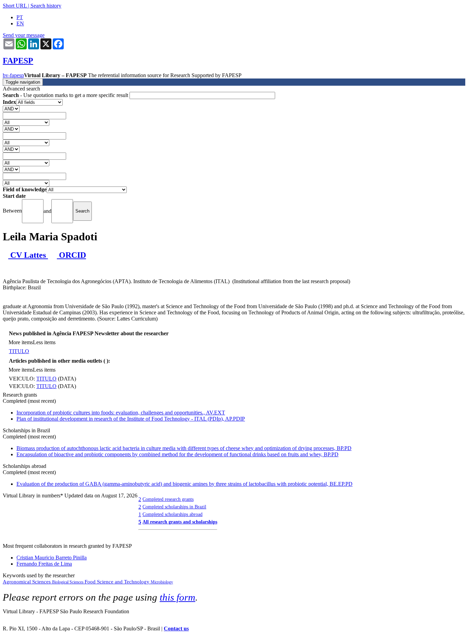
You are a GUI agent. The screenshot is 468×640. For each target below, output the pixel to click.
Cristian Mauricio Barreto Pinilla (51, 557)
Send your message (24, 35)
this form (177, 597)
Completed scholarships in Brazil (174, 506)
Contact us (176, 628)
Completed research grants (168, 499)
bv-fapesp (13, 75)
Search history (45, 6)
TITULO (19, 351)
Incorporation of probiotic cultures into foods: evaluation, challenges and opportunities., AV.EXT (120, 412)
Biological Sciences (68, 582)
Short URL (15, 6)
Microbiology (162, 582)
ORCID (71, 255)
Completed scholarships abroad (172, 514)
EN (20, 23)
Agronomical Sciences (27, 581)
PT (19, 17)
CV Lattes (28, 255)
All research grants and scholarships (180, 521)
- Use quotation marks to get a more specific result (66, 95)
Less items (44, 342)
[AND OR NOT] (11, 108)
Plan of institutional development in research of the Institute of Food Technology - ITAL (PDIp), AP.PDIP (130, 419)
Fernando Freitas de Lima (44, 564)
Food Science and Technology (118, 581)
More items (21, 342)
